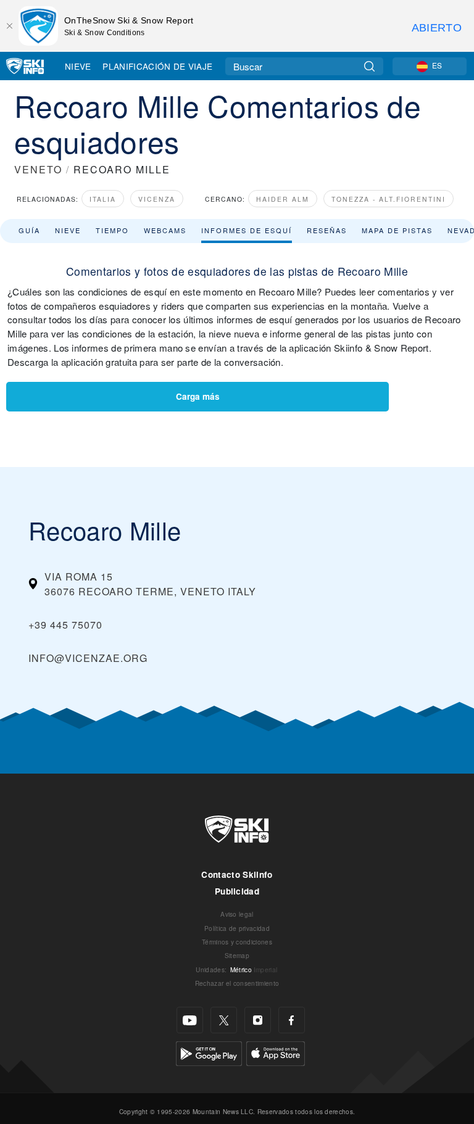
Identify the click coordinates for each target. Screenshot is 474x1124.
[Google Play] (209, 1052)
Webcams (165, 230)
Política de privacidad (237, 928)
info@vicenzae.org (88, 658)
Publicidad (237, 891)
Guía (29, 230)
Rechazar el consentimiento (237, 983)
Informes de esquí (246, 230)
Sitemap (237, 955)
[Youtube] (190, 1020)
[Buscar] (369, 66)
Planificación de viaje (157, 66)
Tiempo (112, 230)
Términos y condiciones (237, 941)
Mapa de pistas (397, 230)
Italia (102, 199)
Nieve (78, 66)
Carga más (198, 396)
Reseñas (327, 230)
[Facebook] (291, 1020)
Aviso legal (237, 914)
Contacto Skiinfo (236, 874)
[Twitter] (223, 1020)
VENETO (38, 169)
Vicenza (156, 199)
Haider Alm (282, 199)
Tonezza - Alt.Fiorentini (388, 199)
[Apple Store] (275, 1052)
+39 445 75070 (65, 625)
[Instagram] (257, 1020)
